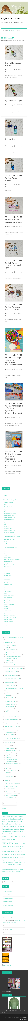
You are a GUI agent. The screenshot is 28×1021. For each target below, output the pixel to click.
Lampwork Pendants (8, 834)
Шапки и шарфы (10, 697)
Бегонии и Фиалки (10, 788)
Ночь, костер (18, 917)
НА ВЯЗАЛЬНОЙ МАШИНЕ (12, 738)
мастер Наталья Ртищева (15, 864)
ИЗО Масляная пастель (9, 530)
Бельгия (6, 588)
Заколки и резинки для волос (13, 656)
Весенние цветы (9, 792)
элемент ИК (5, 874)
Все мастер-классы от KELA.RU (12, 678)
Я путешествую (6, 579)
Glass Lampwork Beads (16, 819)
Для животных (9, 653)
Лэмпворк (8, 765)
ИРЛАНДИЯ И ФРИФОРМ (11, 719)
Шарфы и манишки (10, 710)
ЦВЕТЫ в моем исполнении (12, 783)
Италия (5, 593)
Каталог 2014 (8, 991)
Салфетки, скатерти (8, 553)
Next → (7, 481)
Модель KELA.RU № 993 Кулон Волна (13, 178)
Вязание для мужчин (9, 519)
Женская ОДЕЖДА (10, 704)
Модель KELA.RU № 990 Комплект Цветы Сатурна (13, 307)
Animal (4, 816)
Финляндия (6, 612)
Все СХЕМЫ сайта (9, 682)
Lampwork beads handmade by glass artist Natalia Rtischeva (13, 828)
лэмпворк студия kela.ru (7, 862)
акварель (17, 846)
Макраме (8, 767)
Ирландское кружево (9, 532)
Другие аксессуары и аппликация (14, 654)
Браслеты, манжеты (8, 502)
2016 (13, 30)
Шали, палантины (8, 561)
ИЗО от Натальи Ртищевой (11, 716)
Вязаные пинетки (8, 521)
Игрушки (6, 523)
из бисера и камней (10, 754)
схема (3, 871)
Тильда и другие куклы (11, 770)
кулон (3, 857)
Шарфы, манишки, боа (9, 565)
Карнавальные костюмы (10, 723)
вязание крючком (8, 851)
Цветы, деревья (7, 557)
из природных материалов (12, 759)
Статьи (6, 780)
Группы (4, 808)
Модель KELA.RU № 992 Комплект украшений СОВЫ (13, 219)
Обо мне (5, 493)
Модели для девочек (10, 692)
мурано (4, 867)
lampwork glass (12, 831)
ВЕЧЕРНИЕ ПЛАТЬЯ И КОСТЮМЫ (14, 668)
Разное (5, 552)
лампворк (8, 857)
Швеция (6, 625)
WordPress (23, 1017)
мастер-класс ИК (5, 864)
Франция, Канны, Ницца (10, 617)
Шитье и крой (7, 566)
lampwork (5, 826)
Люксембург (7, 602)
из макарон (8, 757)
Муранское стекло (8, 544)
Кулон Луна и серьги (11, 140)
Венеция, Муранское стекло (11, 547)
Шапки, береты (7, 563)
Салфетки (8, 660)
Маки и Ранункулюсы (11, 795)
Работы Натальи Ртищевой (9, 500)
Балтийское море (8, 584)
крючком (21, 854)
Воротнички (9, 651)
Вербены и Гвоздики (11, 790)
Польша (6, 608)
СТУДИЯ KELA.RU (18, 843)
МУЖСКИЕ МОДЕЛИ (10, 730)
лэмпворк (14, 857)
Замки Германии (8, 589)
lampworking (21, 831)
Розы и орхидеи (9, 797)
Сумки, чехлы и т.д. (10, 664)
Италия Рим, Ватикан (9, 595)
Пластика (6, 550)
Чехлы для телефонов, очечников (12, 559)
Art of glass (10, 816)
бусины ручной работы (16, 849)
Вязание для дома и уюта (10, 513)
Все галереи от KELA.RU (11, 675)
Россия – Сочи (7, 610)
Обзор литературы (9, 742)
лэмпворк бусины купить (15, 860)
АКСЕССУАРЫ (8, 643)
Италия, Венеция (8, 597)
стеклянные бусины (18, 869)
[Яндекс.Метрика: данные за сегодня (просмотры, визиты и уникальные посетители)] (6, 965)
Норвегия (6, 606)
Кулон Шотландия (13, 100)
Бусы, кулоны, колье (10, 649)
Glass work (19, 821)
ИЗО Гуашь (6, 526)
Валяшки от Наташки (9, 508)
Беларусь (6, 586)
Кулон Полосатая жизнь (13, 64)
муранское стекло (12, 867)
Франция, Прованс (8, 621)
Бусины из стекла (8, 506)
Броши (5, 504)
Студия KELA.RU (10, 18)
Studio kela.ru (6, 840)
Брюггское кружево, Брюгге (11, 535)
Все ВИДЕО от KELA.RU (11, 671)
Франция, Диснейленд (9, 615)
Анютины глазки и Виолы (12, 786)
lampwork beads (13, 826)
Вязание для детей (8, 511)
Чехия (5, 623)
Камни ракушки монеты (9, 539)
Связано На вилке (9, 776)
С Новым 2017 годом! (8, 894)
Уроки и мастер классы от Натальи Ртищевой (13, 571)
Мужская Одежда (10, 732)
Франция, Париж (8, 619)
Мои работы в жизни (9, 543)
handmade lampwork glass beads (11, 824)
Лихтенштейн (7, 601)
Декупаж (8, 752)
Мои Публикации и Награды (12, 726)
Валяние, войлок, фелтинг (12, 750)
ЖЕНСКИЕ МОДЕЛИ (10, 701)
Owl (24, 836)
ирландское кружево (12, 854)
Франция (6, 614)
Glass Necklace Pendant (9, 821)
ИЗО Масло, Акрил (8, 528)
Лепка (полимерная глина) (12, 763)
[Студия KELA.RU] (6, 9)
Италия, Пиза (7, 599)
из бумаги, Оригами (10, 755)
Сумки (5, 555)
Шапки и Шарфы (10, 708)
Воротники (6, 510)
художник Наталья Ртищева (10, 871)
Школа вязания (7, 575)
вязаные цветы (18, 851)
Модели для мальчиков (11, 694)
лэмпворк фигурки (19, 862)
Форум (5, 495)
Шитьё (7, 772)
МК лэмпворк (7, 573)
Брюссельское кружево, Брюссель (12, 536)
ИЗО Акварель (7, 524)
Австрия (6, 582)
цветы (20, 871)
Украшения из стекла (8, 846)
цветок (17, 871)
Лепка (5, 541)
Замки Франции (8, 591)
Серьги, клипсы (9, 662)
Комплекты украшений (11, 658)
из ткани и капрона (10, 761)
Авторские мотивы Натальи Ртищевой (14, 637)
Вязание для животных (9, 517)
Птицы (7, 768)
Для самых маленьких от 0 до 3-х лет (14, 688)
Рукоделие (7, 745)
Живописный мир (7, 891)
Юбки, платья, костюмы (11, 711)
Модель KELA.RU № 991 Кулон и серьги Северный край (13, 264)
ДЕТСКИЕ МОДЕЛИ (10, 685)
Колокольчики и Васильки (12, 793)
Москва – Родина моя (9, 604)
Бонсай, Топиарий (10, 748)
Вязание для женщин (9, 515)
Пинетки (8, 695)
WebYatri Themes (23, 1019)
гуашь (4, 854)
